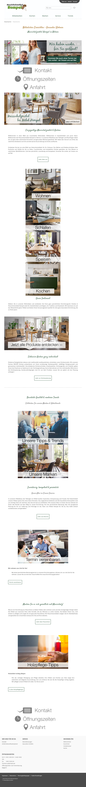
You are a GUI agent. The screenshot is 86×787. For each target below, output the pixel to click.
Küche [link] (65, 748)
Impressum (5, 775)
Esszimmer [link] (66, 744)
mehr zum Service (43, 516)
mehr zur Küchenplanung (43, 378)
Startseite (7, 22)
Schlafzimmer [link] (67, 746)
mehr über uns (43, 159)
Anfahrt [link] (70, 1)
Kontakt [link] (75, 1)
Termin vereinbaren (15, 582)
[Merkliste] (74, 7)
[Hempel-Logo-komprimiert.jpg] (16, 7)
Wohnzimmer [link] (67, 742)
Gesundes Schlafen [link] (28, 744)
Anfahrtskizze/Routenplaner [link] (10, 744)
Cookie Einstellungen (36, 775)
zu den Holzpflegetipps (16, 689)
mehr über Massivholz (43, 622)
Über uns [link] (64, 1)
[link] (17, 16)
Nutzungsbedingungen (23, 775)
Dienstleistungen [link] (27, 742)
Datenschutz (13, 775)
